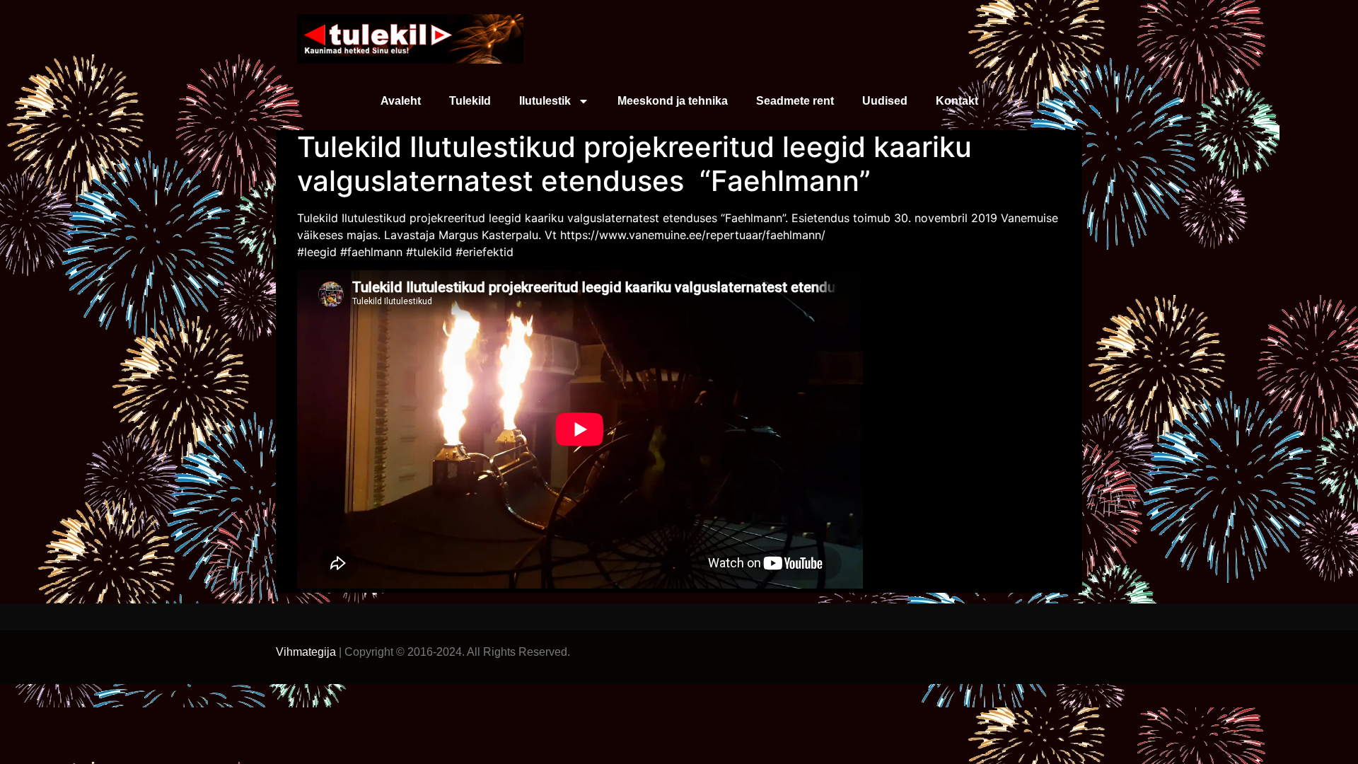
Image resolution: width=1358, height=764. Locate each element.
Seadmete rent (795, 101)
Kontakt (957, 101)
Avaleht (401, 101)
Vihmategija (306, 652)
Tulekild (470, 101)
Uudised (884, 101)
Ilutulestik (545, 101)
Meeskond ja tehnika (672, 101)
